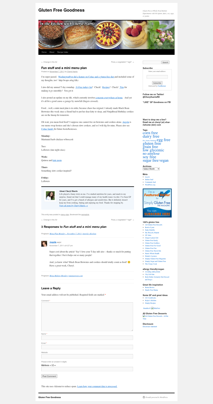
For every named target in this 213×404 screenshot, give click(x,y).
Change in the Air (49, 62)
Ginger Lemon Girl (151, 238)
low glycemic (153, 150)
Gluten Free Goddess (152, 243)
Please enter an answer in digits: (54, 361)
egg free (163, 139)
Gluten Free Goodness (61, 10)
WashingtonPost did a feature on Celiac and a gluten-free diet (86, 76)
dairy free (151, 136)
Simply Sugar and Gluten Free (155, 261)
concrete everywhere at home (109, 97)
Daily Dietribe (150, 230)
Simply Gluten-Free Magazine (155, 258)
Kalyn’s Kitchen (150, 300)
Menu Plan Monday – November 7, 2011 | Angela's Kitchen (73, 233)
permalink (85, 214)
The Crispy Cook (151, 264)
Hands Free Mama (151, 290)
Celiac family (47, 128)
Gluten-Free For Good (153, 245)
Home (44, 52)
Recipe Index (62, 52)
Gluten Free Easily (151, 240)
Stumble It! (147, 308)
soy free (149, 156)
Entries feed (149, 179)
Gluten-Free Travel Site (153, 251)
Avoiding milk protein (152, 271)
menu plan (65, 214)
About (51, 52)
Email (44, 343)
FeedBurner (162, 86)
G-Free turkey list (83, 87)
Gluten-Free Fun (150, 248)
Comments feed (150, 182)
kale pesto (57, 160)
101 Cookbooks (150, 298)
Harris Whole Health (152, 253)
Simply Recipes (150, 303)
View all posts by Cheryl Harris (73, 205)
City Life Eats (149, 274)
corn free (150, 132)
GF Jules (148, 235)
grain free (150, 146)
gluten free (152, 143)
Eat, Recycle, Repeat (152, 232)
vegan (164, 160)
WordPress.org (150, 184)
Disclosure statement (150, 326)
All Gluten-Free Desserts (153, 224)
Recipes (106, 87)
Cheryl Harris (72, 71)
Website (44, 352)
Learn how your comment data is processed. (97, 386)
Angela (125, 121)
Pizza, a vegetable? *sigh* (122, 62)
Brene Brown (149, 287)
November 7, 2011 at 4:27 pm (61, 245)
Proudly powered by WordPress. (157, 397)
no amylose (151, 153)
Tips (121, 87)
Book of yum (149, 227)
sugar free (151, 160)
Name (44, 334)
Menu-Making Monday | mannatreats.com (66, 275)
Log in (147, 177)
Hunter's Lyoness (151, 256)
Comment (45, 300)
